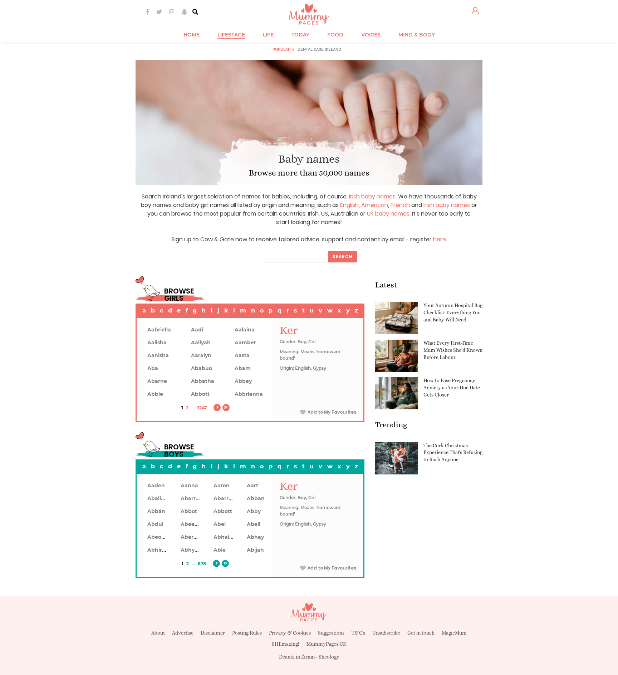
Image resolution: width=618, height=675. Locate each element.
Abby (254, 511)
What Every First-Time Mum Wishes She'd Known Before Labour (452, 350)
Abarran (191, 498)
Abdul (155, 524)
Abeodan (159, 537)
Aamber (245, 342)
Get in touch (421, 633)
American (374, 205)
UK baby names (388, 214)
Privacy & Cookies (290, 633)
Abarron (224, 498)
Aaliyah (201, 342)
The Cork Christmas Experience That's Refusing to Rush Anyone (452, 452)
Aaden (156, 485)
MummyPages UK (326, 644)
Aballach (159, 498)
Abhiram (159, 550)
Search (343, 256)
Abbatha (202, 381)
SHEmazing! (285, 644)
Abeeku (191, 524)
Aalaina (245, 329)
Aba (152, 368)
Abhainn (225, 537)
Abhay (255, 537)
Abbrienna (249, 394)
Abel (220, 524)
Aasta (242, 355)
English (349, 205)
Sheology (329, 657)
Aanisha (158, 355)
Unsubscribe (386, 633)
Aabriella (159, 329)
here (439, 239)
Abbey (243, 381)
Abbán (156, 511)
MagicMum (454, 633)
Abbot (189, 511)
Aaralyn (201, 355)
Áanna (189, 485)
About (158, 633)
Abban (256, 498)
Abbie (155, 394)
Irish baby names (372, 196)
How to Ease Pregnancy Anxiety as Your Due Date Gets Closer (451, 387)
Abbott (200, 394)
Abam (243, 368)
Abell (253, 524)
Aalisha (157, 342)
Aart (252, 485)
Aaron (222, 485)
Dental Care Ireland (319, 49)
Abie (220, 550)
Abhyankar (195, 550)
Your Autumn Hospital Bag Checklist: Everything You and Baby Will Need (452, 312)
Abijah (255, 550)
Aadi (197, 329)
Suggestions (331, 633)
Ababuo (201, 368)
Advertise (182, 633)
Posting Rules (247, 633)
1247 (202, 407)
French (400, 205)
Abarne (157, 381)
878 (202, 563)
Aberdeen (194, 537)
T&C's (358, 633)
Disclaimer (213, 633)
